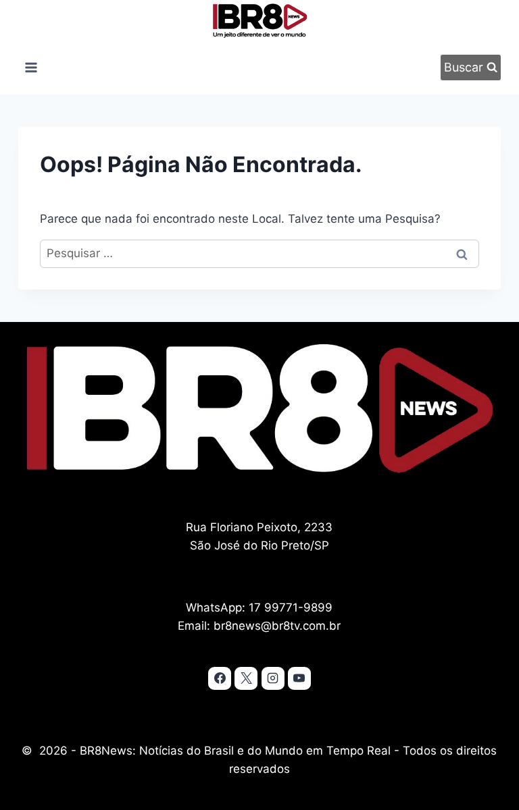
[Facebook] (219, 678)
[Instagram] (273, 678)
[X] (245, 678)
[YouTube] (299, 678)
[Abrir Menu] (30, 67)
